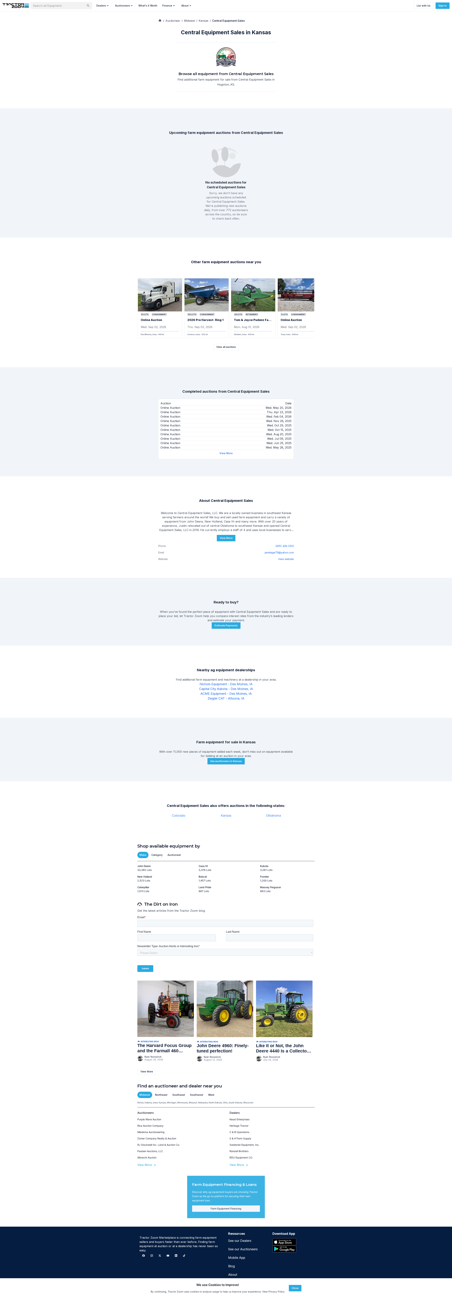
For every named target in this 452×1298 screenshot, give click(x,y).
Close (295, 1288)
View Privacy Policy (273, 1291)
